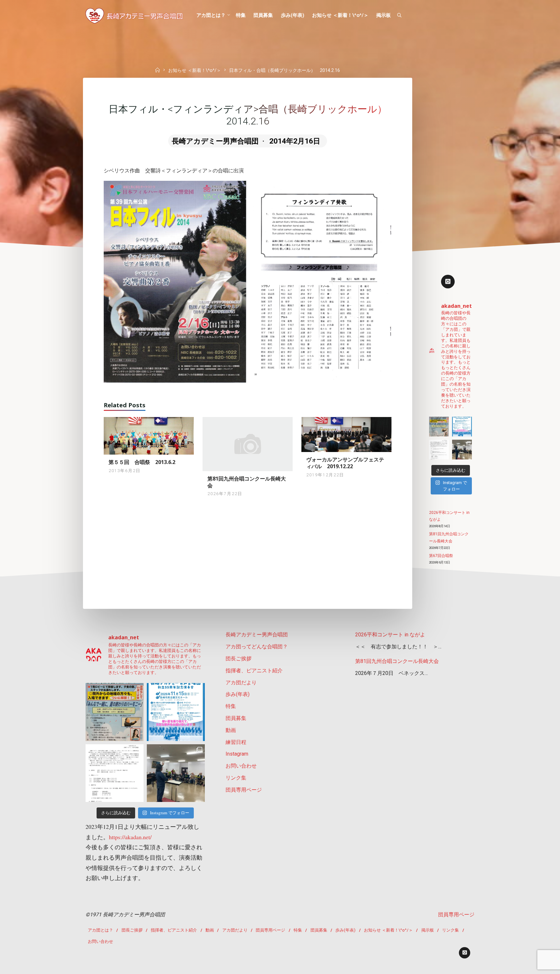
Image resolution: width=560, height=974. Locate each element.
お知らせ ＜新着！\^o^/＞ (194, 71)
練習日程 (236, 742)
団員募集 (236, 718)
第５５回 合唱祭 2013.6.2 (142, 462)
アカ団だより (241, 682)
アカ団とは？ (100, 930)
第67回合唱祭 (441, 555)
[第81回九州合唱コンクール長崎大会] (248, 444)
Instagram (237, 754)
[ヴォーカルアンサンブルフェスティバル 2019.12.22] (346, 434)
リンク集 (236, 778)
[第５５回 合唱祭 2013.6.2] (149, 435)
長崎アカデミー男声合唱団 (257, 635)
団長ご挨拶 (238, 658)
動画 (231, 730)
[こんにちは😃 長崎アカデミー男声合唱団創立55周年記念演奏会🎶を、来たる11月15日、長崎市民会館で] (462, 449)
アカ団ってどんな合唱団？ (257, 647)
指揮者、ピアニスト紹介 (254, 670)
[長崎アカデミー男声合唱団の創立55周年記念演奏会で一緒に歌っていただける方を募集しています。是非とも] (439, 449)
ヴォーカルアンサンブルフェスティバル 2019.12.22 (345, 463)
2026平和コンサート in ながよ (390, 635)
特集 (231, 706)
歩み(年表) (238, 694)
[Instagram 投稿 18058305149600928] (462, 426)
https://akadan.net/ (130, 837)
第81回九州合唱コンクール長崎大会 (246, 482)
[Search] (399, 15)
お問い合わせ (241, 766)
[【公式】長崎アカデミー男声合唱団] (134, 15)
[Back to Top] (534, 965)
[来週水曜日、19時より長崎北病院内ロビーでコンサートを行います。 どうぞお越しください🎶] (439, 426)
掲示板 (427, 930)
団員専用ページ (244, 790)
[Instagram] (448, 281)
